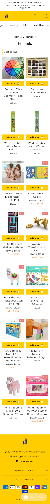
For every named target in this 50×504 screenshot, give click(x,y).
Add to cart (12, 83)
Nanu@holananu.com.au (26, 456)
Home (17, 36)
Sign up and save (24, 480)
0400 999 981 (26, 461)
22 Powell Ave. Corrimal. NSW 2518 (26, 451)
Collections (29, 36)
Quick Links (24, 470)
